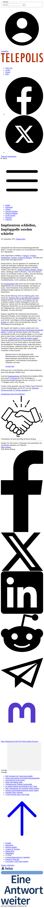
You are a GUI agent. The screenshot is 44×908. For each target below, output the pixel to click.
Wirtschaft (9, 207)
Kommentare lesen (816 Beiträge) (13, 394)
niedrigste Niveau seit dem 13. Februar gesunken (20, 389)
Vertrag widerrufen (7, 865)
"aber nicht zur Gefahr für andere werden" (23, 338)
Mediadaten (9, 853)
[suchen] (24, 5)
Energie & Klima (11, 211)
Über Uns (8, 68)
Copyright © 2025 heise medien (16, 861)
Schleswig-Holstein (25, 258)
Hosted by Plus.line (12, 859)
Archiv (7, 70)
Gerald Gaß (9, 366)
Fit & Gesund (10, 215)
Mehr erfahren (6, 447)
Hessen (26, 256)
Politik (7, 205)
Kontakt (8, 843)
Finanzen (8, 217)
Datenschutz (9, 851)
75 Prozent (13, 378)
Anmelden (4, 51)
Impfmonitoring (13, 376)
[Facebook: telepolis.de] (24, 114)
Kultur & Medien (11, 213)
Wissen (7, 209)
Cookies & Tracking (12, 849)
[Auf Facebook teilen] (22, 531)
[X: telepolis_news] (24, 153)
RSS (7, 74)
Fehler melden (26, 741)
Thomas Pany (20, 239)
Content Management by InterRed (17, 857)
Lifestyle (8, 219)
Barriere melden (11, 847)
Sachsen (14, 258)
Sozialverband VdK (11, 284)
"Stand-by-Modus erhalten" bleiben (29, 270)
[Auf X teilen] (22, 570)
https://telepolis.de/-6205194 (11, 741)
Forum (7, 72)
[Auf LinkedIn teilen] (22, 613)
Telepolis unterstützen (8, 156)
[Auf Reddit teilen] (22, 651)
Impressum (9, 845)
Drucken (35, 741)
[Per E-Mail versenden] (22, 694)
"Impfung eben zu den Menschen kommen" (23, 298)
